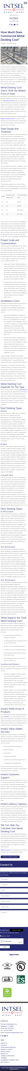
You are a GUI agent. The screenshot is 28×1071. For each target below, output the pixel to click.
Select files (16, 930)
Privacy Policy (6, 1051)
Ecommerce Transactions (10, 1060)
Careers (3, 1058)
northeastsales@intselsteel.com (14, 1032)
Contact (4, 1045)
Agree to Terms (5, 936)
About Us (4, 1043)
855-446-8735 (14, 15)
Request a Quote (6, 1049)
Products (4, 1053)
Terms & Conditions (7, 1056)
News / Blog (5, 1062)
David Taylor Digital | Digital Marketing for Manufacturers (14, 1068)
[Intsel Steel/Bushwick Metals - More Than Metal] (14, 8)
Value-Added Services (8, 1047)
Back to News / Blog (10, 857)
